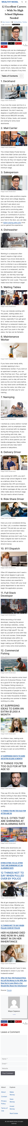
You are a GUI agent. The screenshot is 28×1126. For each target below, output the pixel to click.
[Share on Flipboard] (4, 46)
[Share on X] (11, 43)
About (3, 1092)
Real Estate (14, 1113)
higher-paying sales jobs (12, 222)
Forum (9, 990)
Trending (24, 22)
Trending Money (17, 22)
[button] (20, 76)
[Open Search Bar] (22, 2)
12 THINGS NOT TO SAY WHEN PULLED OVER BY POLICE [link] (12, 875)
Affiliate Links (16, 24)
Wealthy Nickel (10, 2)
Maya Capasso (6, 22)
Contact (4, 1096)
